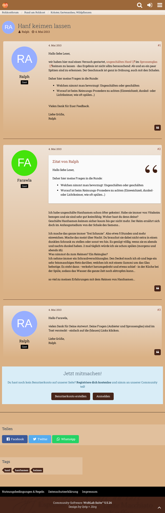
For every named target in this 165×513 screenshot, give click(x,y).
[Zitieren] (157, 128)
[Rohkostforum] (5, 5)
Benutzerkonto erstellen (71, 396)
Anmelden (103, 396)
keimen (37, 470)
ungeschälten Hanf (118, 62)
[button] (160, 5)
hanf (7, 470)
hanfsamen (21, 470)
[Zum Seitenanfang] (159, 507)
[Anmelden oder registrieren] (150, 5)
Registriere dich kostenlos (93, 382)
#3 (159, 310)
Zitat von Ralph (66, 161)
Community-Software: (82, 503)
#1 (159, 45)
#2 (159, 149)
